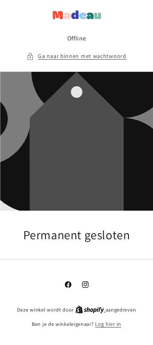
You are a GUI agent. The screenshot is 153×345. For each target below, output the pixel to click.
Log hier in (108, 324)
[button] (76, 56)
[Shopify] (90, 309)
